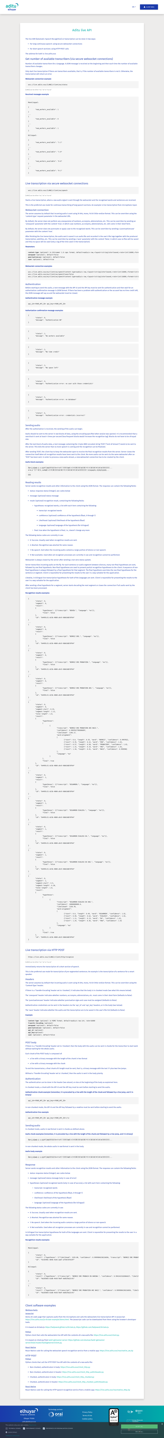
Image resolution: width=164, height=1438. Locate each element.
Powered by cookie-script (13, 1435)
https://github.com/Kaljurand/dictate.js (92, 1327)
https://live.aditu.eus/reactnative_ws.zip (116, 1351)
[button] (40, 1432)
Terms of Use (87, 1416)
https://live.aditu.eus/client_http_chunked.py (75, 1377)
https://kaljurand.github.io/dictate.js (60, 1327)
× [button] (162, 1424)
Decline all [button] (139, 1432)
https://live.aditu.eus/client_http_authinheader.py (83, 1372)
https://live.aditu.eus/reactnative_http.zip (112, 1390)
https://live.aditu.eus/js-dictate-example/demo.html (47, 1319)
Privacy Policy (87, 1412)
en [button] (133, 7)
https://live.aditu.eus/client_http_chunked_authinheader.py (83, 1382)
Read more (32, 1425)
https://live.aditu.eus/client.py (106, 1335)
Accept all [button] (139, 1426)
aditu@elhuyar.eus (29, 1422)
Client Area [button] (150, 7)
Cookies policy (87, 1419)
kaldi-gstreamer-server (58, 1340)
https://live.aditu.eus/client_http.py (75, 1367)
